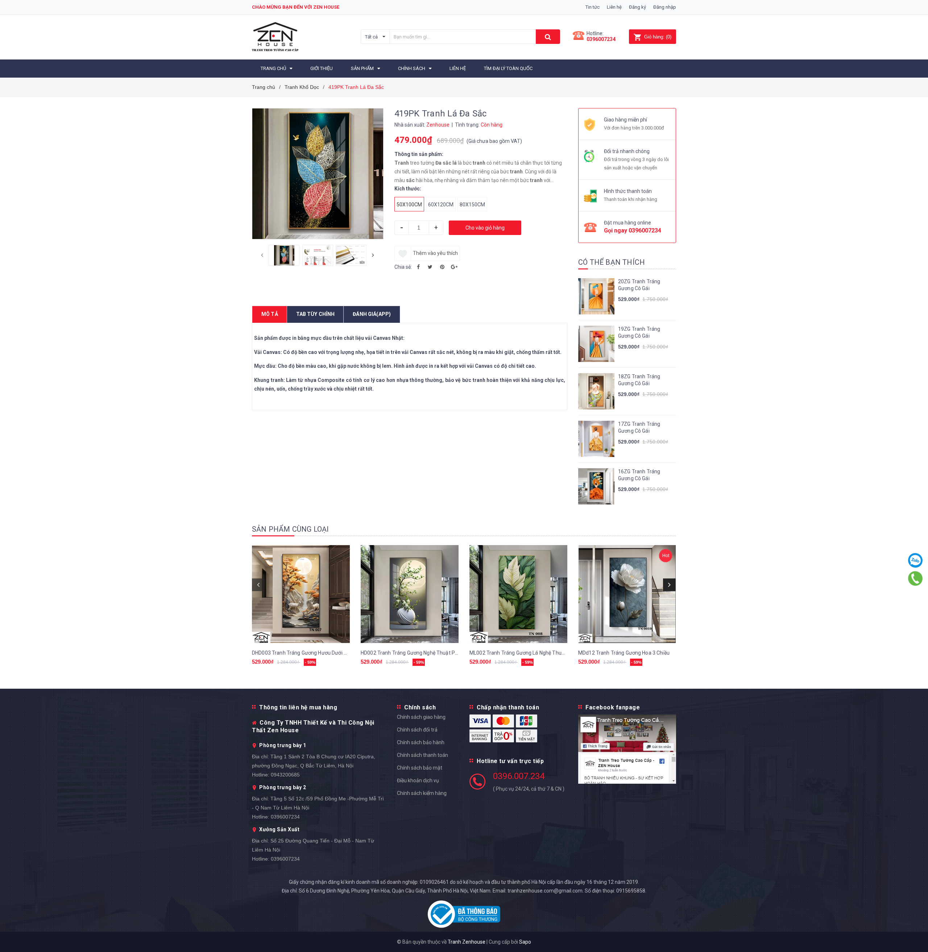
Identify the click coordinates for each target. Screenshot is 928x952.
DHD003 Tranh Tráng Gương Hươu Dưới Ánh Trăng (310, 653)
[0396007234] (915, 578)
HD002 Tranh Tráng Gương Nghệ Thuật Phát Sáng (418, 653)
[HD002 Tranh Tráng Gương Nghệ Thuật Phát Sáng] (410, 594)
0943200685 (285, 775)
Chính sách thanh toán (422, 755)
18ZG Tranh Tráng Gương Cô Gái (639, 380)
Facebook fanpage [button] (612, 707)
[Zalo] (915, 560)
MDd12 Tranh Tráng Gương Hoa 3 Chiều (624, 653)
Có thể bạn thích (611, 262)
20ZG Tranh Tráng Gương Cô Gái (639, 285)
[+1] (454, 267)
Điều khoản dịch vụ (418, 780)
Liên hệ (614, 7)
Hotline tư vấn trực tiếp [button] (510, 761)
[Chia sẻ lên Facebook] (418, 267)
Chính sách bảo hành (420, 742)
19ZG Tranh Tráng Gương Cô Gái (639, 332)
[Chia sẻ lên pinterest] (442, 267)
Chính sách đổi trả (417, 730)
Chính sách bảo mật (419, 768)
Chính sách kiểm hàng (422, 793)
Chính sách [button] (420, 707)
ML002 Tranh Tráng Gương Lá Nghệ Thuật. (518, 653)
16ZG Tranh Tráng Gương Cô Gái (639, 475)
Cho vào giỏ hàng (485, 228)
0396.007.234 (518, 776)
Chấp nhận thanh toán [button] (508, 707)
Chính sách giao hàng (421, 717)
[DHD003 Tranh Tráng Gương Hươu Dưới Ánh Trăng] (301, 594)
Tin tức (592, 7)
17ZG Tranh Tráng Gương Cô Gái (639, 427)
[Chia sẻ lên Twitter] (430, 267)
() (657, 37)
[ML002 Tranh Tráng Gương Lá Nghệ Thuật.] (518, 594)
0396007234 (601, 39)
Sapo (525, 942)
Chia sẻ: (403, 267)
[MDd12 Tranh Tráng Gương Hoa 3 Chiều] (627, 594)
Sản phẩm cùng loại (290, 529)
